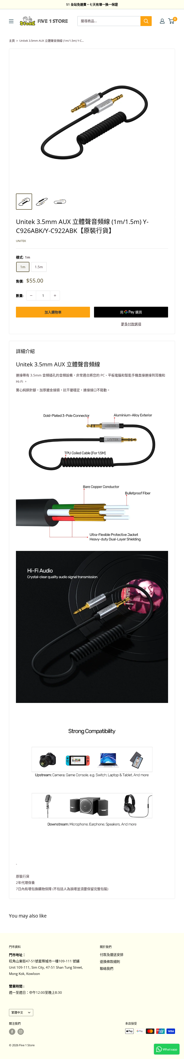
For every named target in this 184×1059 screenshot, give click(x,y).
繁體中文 (17, 1012)
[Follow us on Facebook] (12, 1032)
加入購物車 (53, 312)
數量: (20, 295)
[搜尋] (146, 21)
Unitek (21, 241)
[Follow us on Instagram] (21, 1032)
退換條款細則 (110, 961)
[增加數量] (55, 295)
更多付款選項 (131, 324)
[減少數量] (31, 295)
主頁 (12, 41)
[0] (171, 21)
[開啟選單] (11, 21)
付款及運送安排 (111, 954)
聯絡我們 (106, 968)
